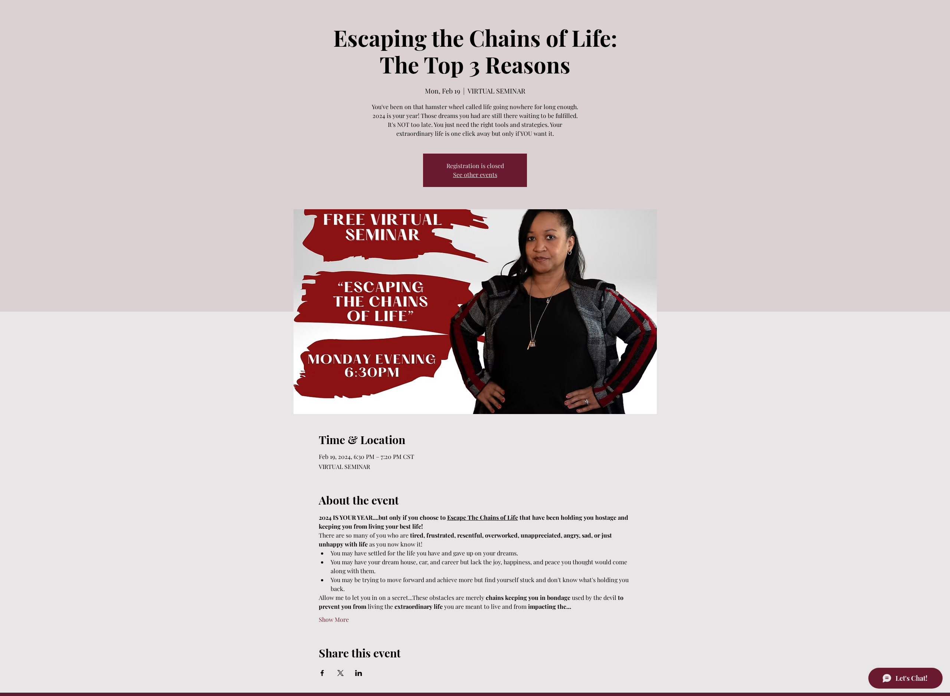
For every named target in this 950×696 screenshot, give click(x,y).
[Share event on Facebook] (322, 673)
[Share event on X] (340, 673)
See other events (475, 174)
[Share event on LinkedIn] (358, 673)
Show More (334, 619)
